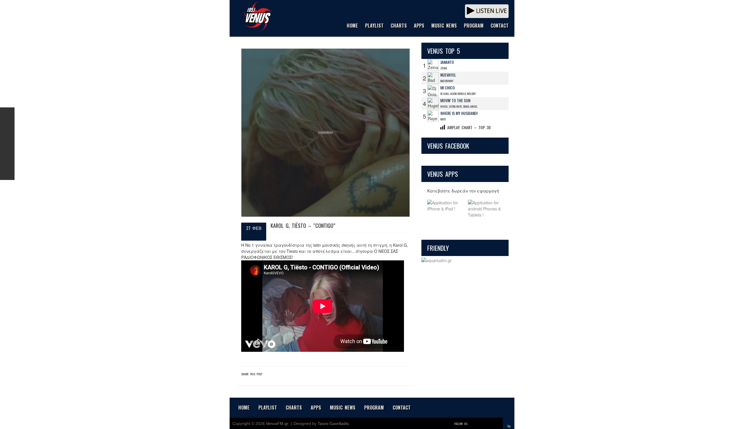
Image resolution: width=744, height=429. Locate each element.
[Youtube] (497, 423)
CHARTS (399, 26)
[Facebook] (481, 423)
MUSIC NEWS (444, 26)
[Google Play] (485, 209)
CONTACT (500, 26)
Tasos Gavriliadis (333, 423)
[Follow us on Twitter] (7, 129)
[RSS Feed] (7, 158)
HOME (352, 26)
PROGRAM (474, 26)
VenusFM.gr (277, 423)
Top (508, 426)
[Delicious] (489, 423)
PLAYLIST (374, 26)
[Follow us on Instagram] (7, 143)
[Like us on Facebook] (7, 114)
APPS (419, 26)
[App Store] (444, 209)
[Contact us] (7, 172)
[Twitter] (472, 423)
